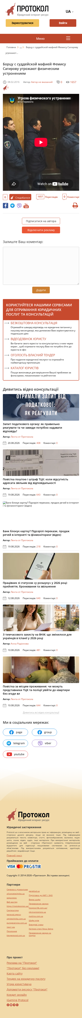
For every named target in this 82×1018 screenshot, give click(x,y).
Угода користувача (19, 984)
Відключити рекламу (41, 230)
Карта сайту (15, 973)
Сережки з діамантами (17, 889)
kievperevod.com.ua (16, 935)
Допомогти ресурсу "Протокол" (27, 989)
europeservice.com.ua (17, 923)
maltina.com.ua (36, 916)
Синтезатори (13, 910)
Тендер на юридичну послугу (26, 979)
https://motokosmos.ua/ (18, 906)
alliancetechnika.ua (16, 893)
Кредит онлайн (17, 995)
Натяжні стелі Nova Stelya (41, 929)
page (19, 732)
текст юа (11, 927)
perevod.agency (14, 914)
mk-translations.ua (37, 912)
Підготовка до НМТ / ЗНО (41, 895)
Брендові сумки (36, 924)
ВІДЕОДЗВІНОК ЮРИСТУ (28, 339)
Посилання (12, 931)
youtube (19, 754)
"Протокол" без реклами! (23, 968)
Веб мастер (12, 902)
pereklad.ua (34, 891)
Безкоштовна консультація (34, 323)
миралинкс (12, 898)
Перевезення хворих (38, 903)
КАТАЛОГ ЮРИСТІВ (25, 368)
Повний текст (14, 855)
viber (48, 743)
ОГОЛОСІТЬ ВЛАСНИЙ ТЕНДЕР (33, 355)
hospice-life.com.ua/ (38, 908)
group (48, 732)
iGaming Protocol (17, 1000)
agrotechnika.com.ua (16, 918)
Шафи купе (34, 920)
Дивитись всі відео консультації (41, 712)
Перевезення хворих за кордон (40, 934)
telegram (19, 743)
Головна (11, 47)
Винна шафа (34, 899)
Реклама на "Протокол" (22, 963)
